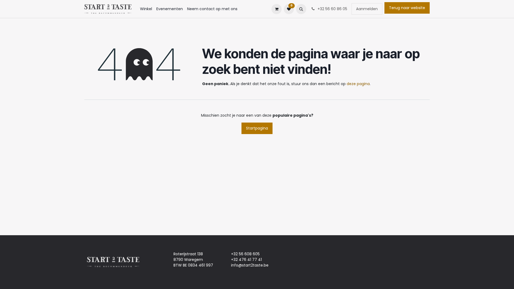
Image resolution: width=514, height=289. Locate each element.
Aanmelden (367, 9)
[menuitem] (146, 9)
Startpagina (257, 128)
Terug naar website (407, 7)
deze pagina (358, 83)
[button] (301, 9)
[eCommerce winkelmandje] (276, 9)
